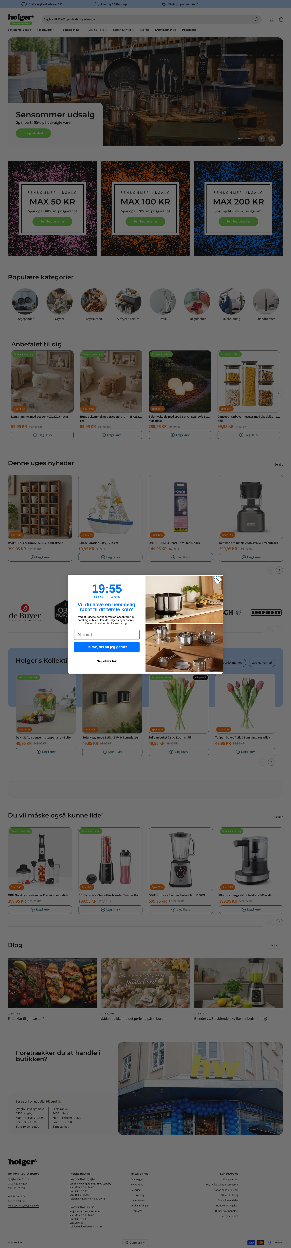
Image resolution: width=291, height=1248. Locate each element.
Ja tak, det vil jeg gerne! (107, 647)
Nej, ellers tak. (107, 661)
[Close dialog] (217, 579)
